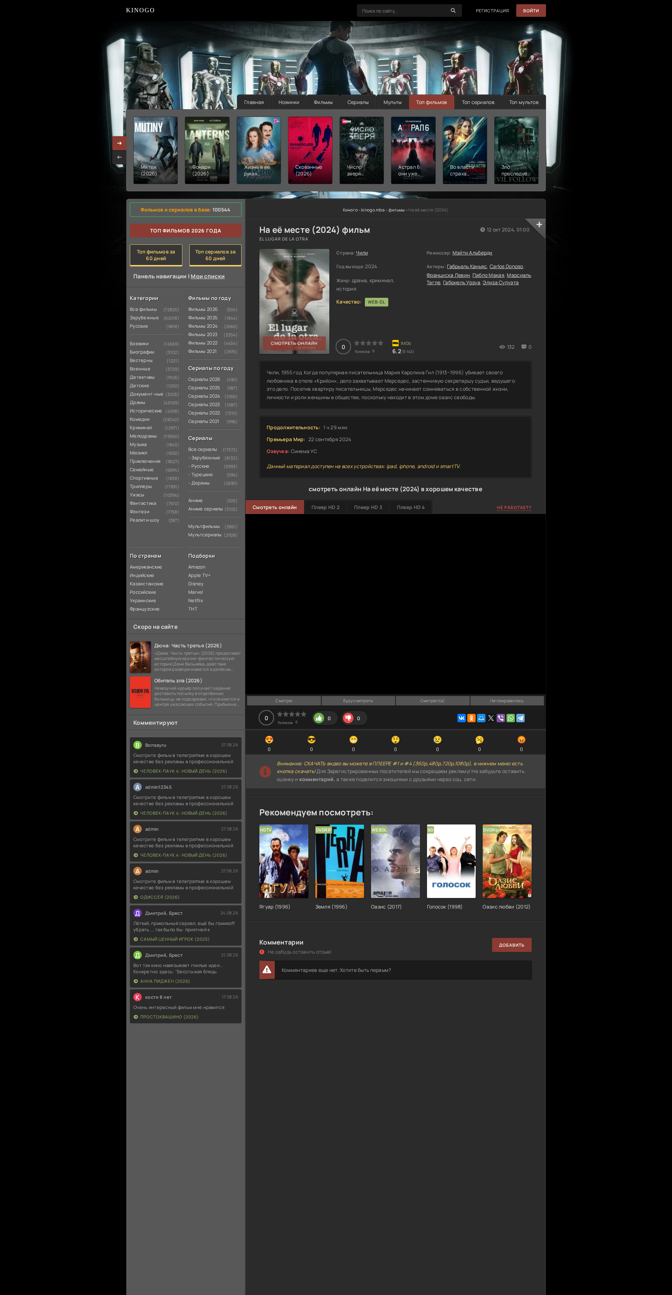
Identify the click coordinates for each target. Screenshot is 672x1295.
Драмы (137, 402)
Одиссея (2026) (160, 897)
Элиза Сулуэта (501, 282)
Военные (140, 368)
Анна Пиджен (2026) (165, 981)
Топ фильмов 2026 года (185, 230)
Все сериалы (201, 449)
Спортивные (143, 478)
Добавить (512, 945)
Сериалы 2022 (201, 413)
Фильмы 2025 (201, 317)
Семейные (142, 469)
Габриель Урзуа (461, 282)
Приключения (143, 461)
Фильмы (323, 102)
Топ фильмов (431, 102)
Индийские (142, 575)
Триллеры (141, 486)
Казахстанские (143, 583)
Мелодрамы (143, 436)
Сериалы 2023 (201, 404)
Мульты (393, 102)
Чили (362, 252)
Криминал (141, 427)
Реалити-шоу (143, 520)
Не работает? (514, 507)
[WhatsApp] (510, 718)
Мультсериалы (201, 534)
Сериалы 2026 (201, 379)
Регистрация (492, 11)
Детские (139, 385)
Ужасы (137, 495)
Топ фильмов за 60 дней (156, 255)
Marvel (195, 592)
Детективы (142, 377)
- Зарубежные (201, 457)
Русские (139, 326)
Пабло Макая (488, 275)
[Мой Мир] (481, 718)
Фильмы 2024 (201, 326)
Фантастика (143, 503)
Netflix (195, 600)
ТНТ (192, 609)
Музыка (138, 444)
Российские (143, 592)
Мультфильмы (201, 526)
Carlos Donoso (506, 266)
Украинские (143, 600)
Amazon (197, 567)
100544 (221, 209)
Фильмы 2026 (201, 309)
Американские (143, 567)
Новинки (289, 102)
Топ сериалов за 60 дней (215, 255)
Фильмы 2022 (201, 343)
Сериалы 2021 (201, 421)
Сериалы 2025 (201, 387)
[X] (491, 718)
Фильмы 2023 (201, 334)
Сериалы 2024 (201, 396)
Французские (143, 609)
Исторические (143, 411)
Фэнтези (139, 511)
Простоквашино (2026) (169, 1017)
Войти (531, 11)
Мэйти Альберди (472, 252)
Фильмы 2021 (201, 351)
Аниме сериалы (201, 509)
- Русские (199, 466)
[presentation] (119, 157)
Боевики (139, 343)
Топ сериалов (478, 102)
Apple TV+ (199, 575)
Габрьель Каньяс (467, 266)
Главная (254, 102)
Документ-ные (143, 394)
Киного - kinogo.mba (364, 210)
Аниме (195, 500)
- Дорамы (199, 483)
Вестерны (141, 360)
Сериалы (358, 102)
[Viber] (501, 718)
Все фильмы (143, 309)
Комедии (139, 419)
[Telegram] (520, 718)
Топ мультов (524, 102)
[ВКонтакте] (461, 718)
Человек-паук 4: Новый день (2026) (183, 771)
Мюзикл (138, 453)
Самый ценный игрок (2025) (175, 939)
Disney (196, 583)
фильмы (396, 210)
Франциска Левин (448, 275)
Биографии (142, 352)
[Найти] (453, 10)
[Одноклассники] (471, 718)
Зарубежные (143, 317)
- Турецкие (200, 474)
